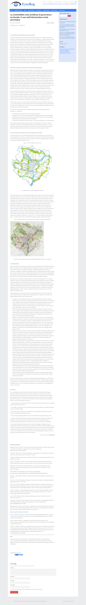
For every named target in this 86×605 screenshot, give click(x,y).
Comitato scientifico (58, 1)
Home (12, 10)
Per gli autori (71, 1)
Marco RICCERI (62, 29)
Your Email (12, 580)
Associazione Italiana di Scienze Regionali (67, 49)
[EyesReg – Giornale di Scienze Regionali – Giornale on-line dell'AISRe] (23, 4)
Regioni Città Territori (18, 10)
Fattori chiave (38, 10)
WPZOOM (71, 601)
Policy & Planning (46, 10)
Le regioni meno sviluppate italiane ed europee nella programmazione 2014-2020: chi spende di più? (67, 33)
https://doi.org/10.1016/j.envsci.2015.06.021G (19, 511)
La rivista (44, 1)
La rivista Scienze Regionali (64, 50)
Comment (12, 567)
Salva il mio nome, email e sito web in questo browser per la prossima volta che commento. (27, 589)
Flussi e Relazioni (31, 10)
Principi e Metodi (54, 10)
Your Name (12, 576)
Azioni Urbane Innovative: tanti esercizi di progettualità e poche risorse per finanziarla (67, 26)
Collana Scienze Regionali (64, 51)
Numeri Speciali (62, 10)
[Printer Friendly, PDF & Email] (50, 23)
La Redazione (50, 1)
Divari (25, 10)
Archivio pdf (65, 1)
